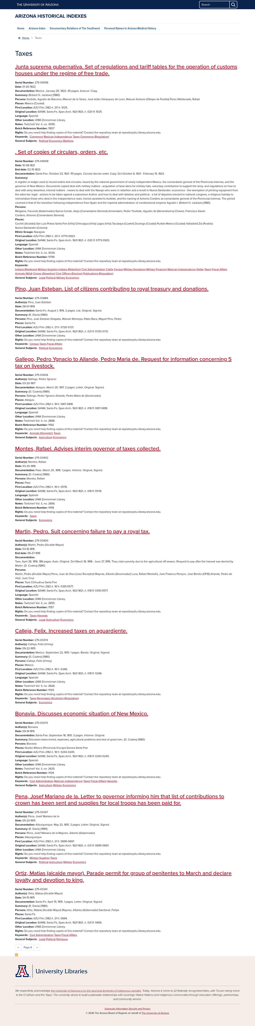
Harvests (42, 615)
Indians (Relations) (26, 269)
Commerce (36, 136)
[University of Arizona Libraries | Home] (51, 971)
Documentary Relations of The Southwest (75, 29)
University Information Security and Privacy (127, 1008)
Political (43, 141)
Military (60, 278)
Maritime (68, 141)
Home (20, 29)
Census (118, 269)
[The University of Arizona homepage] (38, 4)
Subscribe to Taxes (16, 954)
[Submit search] (233, 4)
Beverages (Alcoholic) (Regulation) (58, 698)
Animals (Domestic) (41, 433)
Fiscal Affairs (219, 269)
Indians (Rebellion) (69, 269)
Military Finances (156, 269)
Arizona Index (37, 29)
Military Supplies (48, 269)
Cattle (109, 269)
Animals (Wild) (23, 273)
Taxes (76, 136)
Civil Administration (93, 269)
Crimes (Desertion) (44, 273)
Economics (55, 141)
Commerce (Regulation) (94, 136)
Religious (62, 939)
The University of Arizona (155, 1013)
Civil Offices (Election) (69, 273)
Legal (42, 278)
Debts (200, 269)
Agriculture (45, 437)
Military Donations (135, 269)
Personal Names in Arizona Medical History (130, 29)
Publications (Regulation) (98, 273)
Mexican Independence (58, 136)
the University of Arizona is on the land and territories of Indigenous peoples (96, 991)
